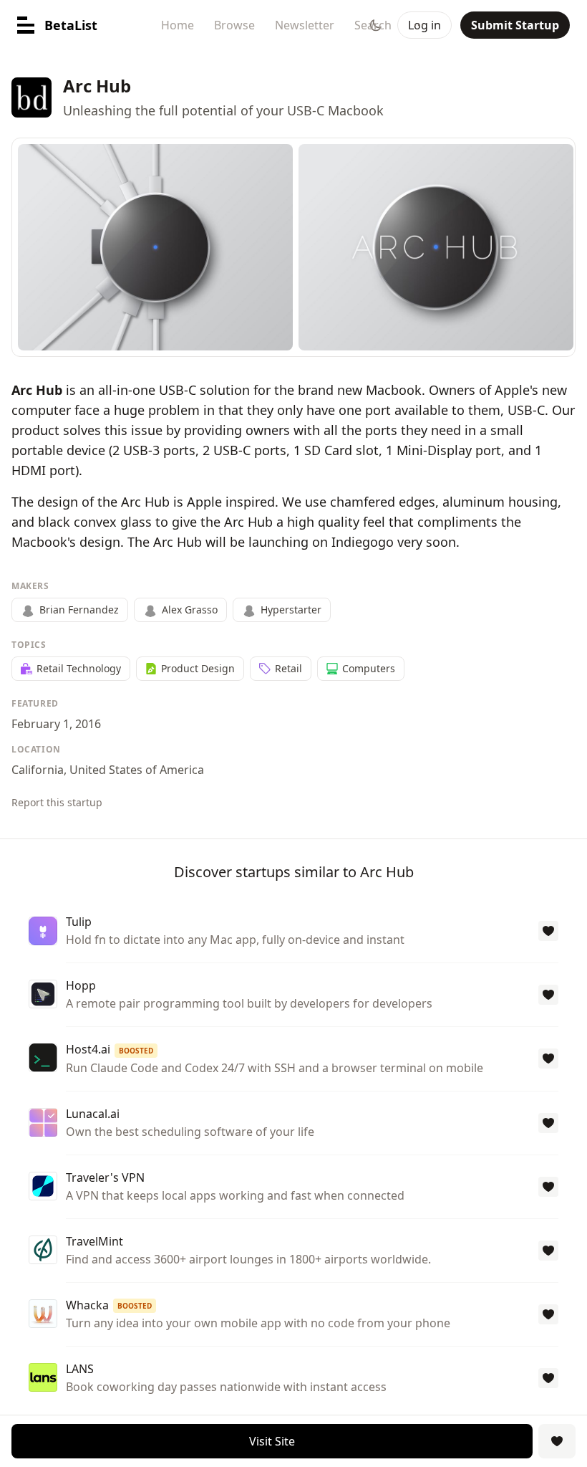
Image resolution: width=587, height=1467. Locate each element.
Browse (234, 25)
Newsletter (304, 25)
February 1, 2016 (56, 724)
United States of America (136, 770)
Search (373, 25)
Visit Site (272, 1441)
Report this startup (56, 802)
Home (177, 25)
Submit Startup (515, 25)
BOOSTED (136, 1051)
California (37, 770)
